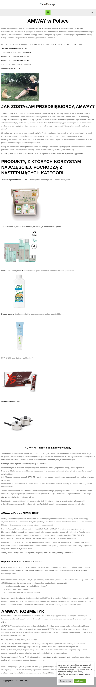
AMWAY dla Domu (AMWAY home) (15, 56)
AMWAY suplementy (10, 48)
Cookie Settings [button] (66, 681)
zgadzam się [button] (79, 681)
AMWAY (29, 52)
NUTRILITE (22, 48)
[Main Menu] (48, 12)
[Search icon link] (92, 12)
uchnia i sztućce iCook (11, 68)
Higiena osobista (8, 314)
